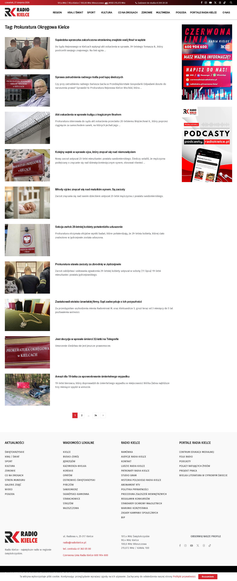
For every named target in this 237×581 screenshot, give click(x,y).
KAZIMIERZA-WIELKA (74, 466)
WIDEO (8, 489)
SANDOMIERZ (70, 489)
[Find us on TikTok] (224, 2)
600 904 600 (101, 555)
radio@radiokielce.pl (74, 542)
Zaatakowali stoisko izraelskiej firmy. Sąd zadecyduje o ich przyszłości (98, 301)
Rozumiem (208, 576)
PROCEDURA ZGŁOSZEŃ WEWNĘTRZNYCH (144, 494)
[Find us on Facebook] (201, 2)
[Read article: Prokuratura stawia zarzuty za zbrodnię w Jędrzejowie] (27, 277)
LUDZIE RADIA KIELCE (133, 466)
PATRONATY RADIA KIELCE (135, 470)
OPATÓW (67, 475)
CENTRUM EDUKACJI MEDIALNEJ (196, 452)
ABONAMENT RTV (130, 484)
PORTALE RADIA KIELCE (203, 12)
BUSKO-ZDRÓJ (71, 456)
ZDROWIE (146, 12)
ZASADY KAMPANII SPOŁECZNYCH (139, 512)
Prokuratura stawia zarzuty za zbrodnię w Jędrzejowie (88, 264)
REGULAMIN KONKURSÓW (135, 498)
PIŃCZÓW (68, 484)
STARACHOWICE (71, 498)
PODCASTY (185, 461)
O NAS (226, 12)
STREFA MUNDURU (15, 480)
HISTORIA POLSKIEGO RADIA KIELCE (141, 480)
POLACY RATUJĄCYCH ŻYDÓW (194, 466)
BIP (123, 517)
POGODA (181, 12)
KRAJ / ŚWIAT (75, 12)
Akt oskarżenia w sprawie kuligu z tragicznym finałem (88, 114)
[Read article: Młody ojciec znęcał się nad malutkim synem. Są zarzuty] (27, 203)
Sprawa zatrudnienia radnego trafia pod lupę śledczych (89, 77)
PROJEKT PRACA (188, 470)
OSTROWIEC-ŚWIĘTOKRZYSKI (79, 480)
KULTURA (106, 12)
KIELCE (67, 452)
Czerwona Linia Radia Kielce (78, 555)
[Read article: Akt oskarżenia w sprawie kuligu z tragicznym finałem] (27, 128)
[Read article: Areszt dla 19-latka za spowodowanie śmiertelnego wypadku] (27, 390)
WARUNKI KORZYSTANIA (134, 508)
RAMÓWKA (127, 452)
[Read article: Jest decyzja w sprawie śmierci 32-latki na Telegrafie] (27, 352)
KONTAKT (126, 461)
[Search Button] (231, 2)
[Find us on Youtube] (210, 2)
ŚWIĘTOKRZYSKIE (14, 452)
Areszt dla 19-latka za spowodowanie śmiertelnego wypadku (92, 376)
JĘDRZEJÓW (69, 461)
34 (96, 415)
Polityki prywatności (184, 576)
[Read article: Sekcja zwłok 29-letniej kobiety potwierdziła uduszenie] (27, 240)
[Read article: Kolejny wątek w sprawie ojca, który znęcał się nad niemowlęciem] (27, 165)
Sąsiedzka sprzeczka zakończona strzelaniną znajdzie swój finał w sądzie (100, 40)
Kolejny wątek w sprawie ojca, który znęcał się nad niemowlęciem (95, 152)
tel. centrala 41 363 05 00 (77, 548)
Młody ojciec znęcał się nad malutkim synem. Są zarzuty (90, 189)
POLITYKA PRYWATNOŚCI (135, 489)
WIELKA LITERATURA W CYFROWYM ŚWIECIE (203, 475)
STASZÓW (68, 503)
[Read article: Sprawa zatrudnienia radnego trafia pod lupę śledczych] (27, 90)
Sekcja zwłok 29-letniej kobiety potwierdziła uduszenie (88, 227)
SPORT (91, 12)
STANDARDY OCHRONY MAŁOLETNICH (141, 503)
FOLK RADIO (186, 456)
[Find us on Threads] (220, 2)
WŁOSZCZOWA (71, 508)
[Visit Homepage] (18, 12)
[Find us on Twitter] (215, 2)
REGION (57, 12)
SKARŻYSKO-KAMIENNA (76, 494)
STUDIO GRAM (129, 475)
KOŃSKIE (68, 470)
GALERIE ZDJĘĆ (13, 484)
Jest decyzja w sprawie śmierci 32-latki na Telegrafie (87, 339)
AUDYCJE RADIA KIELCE (133, 456)
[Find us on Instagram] (206, 2)
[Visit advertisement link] (207, 62)
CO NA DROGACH (128, 12)
